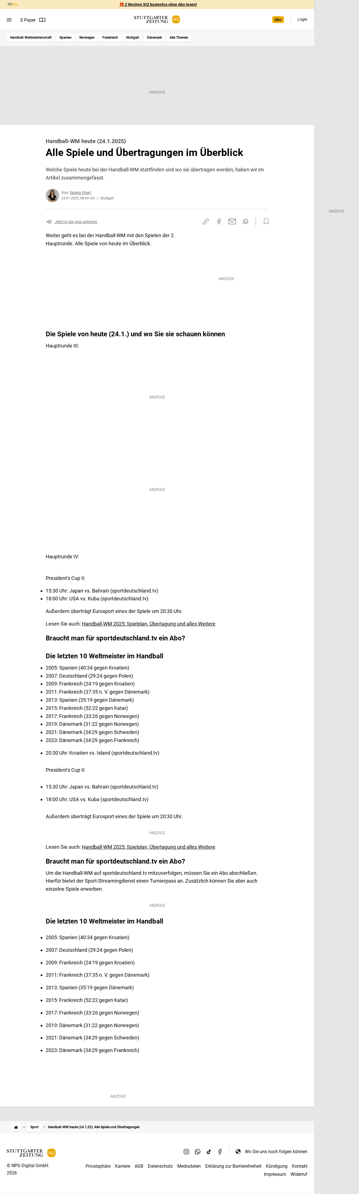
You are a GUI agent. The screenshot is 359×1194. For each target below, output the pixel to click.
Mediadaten (189, 1166)
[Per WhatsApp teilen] (245, 221)
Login (302, 19)
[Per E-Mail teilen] (232, 221)
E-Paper (28, 20)
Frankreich (110, 37)
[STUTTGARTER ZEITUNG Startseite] (157, 19)
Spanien (65, 37)
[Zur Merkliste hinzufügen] (264, 221)
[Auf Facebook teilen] (219, 221)
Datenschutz (160, 1166)
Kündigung (276, 1166)
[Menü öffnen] (9, 19)
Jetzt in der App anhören (76, 222)
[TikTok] (208, 1151)
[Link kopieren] (205, 221)
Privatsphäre (98, 1166)
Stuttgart (132, 37)
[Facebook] (220, 1151)
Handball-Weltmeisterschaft (31, 37)
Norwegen (87, 37)
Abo (278, 19)
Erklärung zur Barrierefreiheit (233, 1166)
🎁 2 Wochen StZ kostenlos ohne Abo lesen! (158, 4)
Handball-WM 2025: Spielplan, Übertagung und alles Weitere (148, 624)
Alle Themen (179, 37)
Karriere (122, 1166)
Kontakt (299, 1166)
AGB (139, 1166)
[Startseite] (16, 1127)
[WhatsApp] (197, 1151)
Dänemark (154, 37)
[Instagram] (186, 1151)
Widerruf (299, 1174)
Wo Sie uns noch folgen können (276, 1151)
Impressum (275, 1174)
